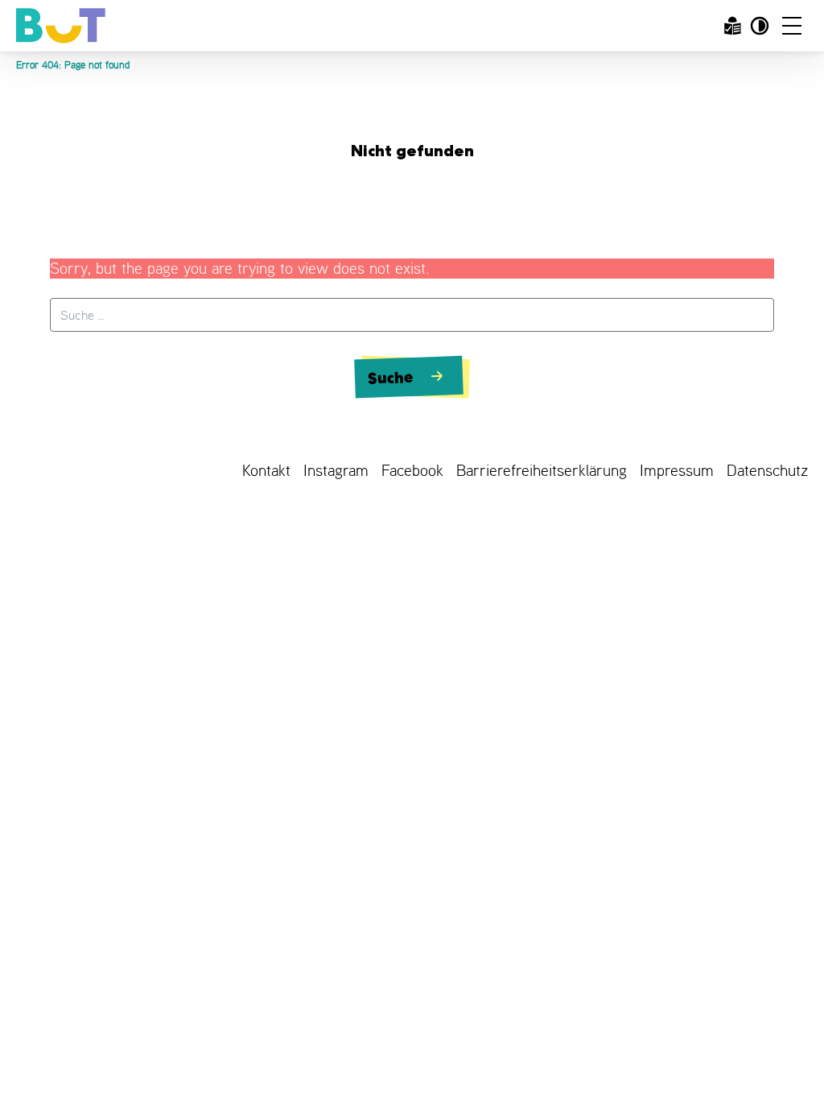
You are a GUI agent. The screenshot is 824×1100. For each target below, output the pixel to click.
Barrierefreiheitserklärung (541, 471)
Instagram (336, 471)
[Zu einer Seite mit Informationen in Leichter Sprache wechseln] (732, 25)
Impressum (677, 471)
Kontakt (266, 471)
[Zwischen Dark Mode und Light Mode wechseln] (759, 25)
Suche (391, 377)
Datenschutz (767, 471)
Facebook (412, 471)
